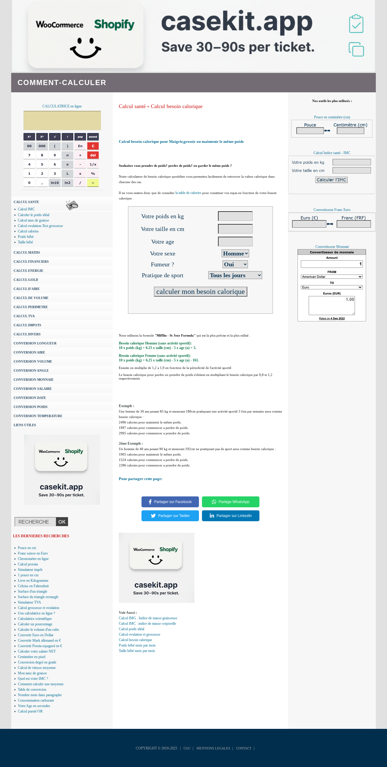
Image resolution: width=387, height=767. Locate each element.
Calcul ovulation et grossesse (139, 634)
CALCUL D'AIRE (27, 289)
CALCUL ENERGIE (28, 270)
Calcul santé (132, 106)
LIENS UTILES (25, 425)
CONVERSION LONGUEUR (35, 343)
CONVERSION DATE (30, 398)
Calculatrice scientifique (35, 619)
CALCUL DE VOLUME (31, 298)
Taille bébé (25, 242)
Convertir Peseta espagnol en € (40, 646)
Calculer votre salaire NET (37, 651)
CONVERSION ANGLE (31, 370)
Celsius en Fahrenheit (33, 586)
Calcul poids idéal (131, 629)
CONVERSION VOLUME (33, 361)
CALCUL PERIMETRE (31, 307)
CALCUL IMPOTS (27, 325)
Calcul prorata (28, 564)
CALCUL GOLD (26, 279)
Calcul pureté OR (30, 711)
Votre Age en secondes (34, 706)
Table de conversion (32, 689)
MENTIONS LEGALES (213, 748)
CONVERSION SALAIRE (33, 388)
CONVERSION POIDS (30, 407)
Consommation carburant (36, 700)
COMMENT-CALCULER (62, 82)
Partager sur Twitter (174, 516)
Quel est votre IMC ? (33, 678)
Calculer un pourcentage (35, 624)
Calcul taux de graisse (33, 220)
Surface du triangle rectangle (38, 597)
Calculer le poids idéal (33, 215)
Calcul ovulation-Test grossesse (40, 226)
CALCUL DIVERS (27, 334)
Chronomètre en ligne (33, 559)
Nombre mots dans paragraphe (40, 695)
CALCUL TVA (24, 316)
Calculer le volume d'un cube (38, 629)
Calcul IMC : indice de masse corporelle (147, 623)
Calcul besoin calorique (177, 106)
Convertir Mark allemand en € (39, 640)
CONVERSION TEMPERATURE (38, 416)
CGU (187, 748)
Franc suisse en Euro (33, 553)
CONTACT (244, 748)
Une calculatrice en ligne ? (36, 613)
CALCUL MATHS (27, 252)
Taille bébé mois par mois (137, 651)
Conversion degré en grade (37, 662)
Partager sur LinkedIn (234, 516)
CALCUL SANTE (26, 202)
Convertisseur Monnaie (332, 247)
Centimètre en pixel (31, 657)
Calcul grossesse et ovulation (38, 608)
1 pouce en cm (28, 575)
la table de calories (188, 193)
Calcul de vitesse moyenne (37, 668)
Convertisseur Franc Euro (332, 210)
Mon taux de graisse (32, 673)
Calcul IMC (26, 209)
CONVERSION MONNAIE (34, 379)
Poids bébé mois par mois (137, 645)
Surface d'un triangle (32, 591)
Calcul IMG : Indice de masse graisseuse (148, 618)
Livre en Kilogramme (33, 580)
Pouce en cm (27, 548)
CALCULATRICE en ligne (62, 106)
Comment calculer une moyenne (40, 684)
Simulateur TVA (29, 602)
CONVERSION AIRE (29, 352)
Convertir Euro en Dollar (36, 635)
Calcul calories (28, 231)
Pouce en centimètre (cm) (332, 117)
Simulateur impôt (30, 570)
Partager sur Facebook (173, 502)
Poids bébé (26, 237)
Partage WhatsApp (234, 502)
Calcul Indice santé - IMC (332, 153)
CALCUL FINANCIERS (31, 261)
